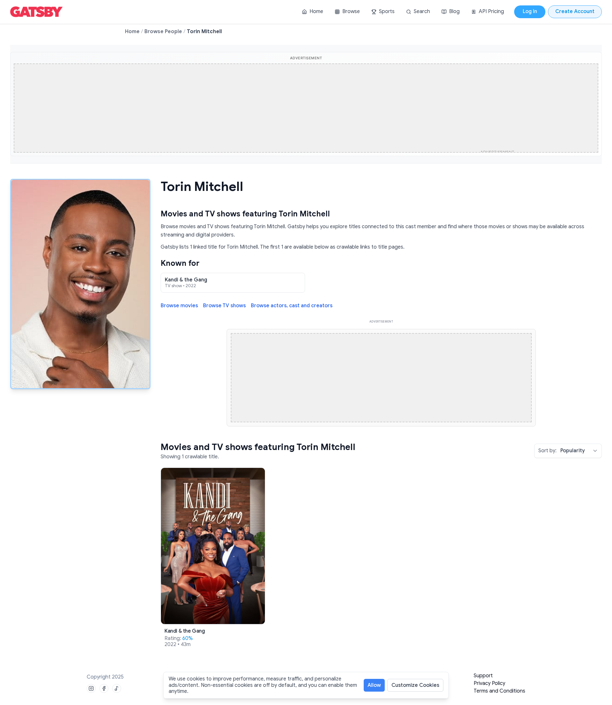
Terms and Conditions (499, 691)
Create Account (574, 11)
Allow (374, 685)
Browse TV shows (224, 306)
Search (422, 12)
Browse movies (179, 306)
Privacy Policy (489, 683)
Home (316, 12)
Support (483, 675)
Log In (530, 11)
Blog (454, 12)
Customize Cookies (415, 685)
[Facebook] (103, 688)
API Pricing (491, 12)
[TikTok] (116, 688)
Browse (351, 12)
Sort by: (547, 451)
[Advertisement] (289, 108)
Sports (387, 12)
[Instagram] (91, 688)
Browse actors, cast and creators (291, 306)
